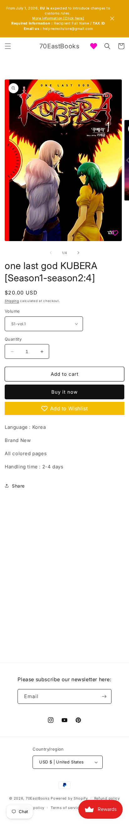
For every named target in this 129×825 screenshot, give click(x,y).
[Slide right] (78, 253)
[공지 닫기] (112, 18)
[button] (8, 46)
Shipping (12, 301)
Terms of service (66, 808)
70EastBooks (38, 798)
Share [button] (18, 485)
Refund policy (107, 798)
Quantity (13, 339)
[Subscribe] (104, 696)
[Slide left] (51, 253)
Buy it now (64, 392)
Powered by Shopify (69, 798)
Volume (12, 311)
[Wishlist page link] (93, 46)
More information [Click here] (58, 18)
